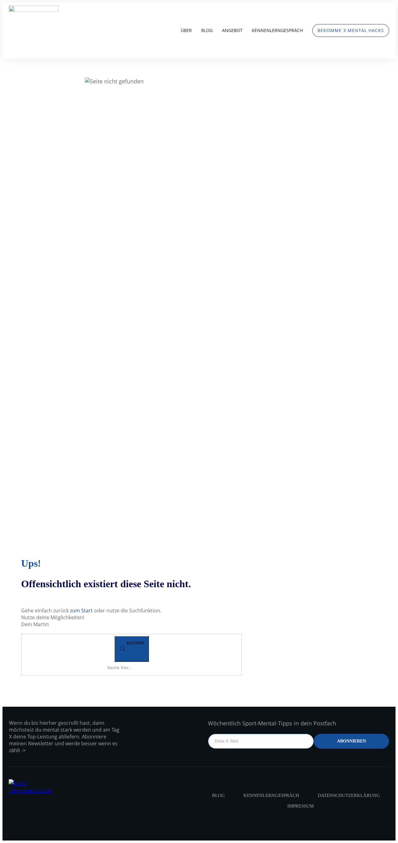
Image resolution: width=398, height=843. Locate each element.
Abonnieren (351, 741)
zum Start (81, 610)
